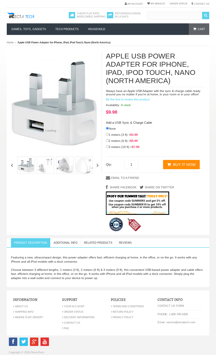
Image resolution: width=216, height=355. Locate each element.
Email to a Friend (125, 177)
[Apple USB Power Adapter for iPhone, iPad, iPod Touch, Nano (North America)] (26, 165)
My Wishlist (158, 3)
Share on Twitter (159, 187)
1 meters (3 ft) (123, 134)
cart (201, 29)
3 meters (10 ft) (124, 147)
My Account (135, 4)
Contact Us (201, 4)
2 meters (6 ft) (123, 140)
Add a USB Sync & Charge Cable (129, 122)
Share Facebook (122, 187)
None (112, 128)
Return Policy (122, 311)
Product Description (30, 242)
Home (10, 42)
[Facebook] (13, 342)
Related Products (98, 242)
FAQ (65, 328)
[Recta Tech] (30, 19)
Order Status (178, 3)
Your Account (73, 306)
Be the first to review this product (128, 99)
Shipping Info (23, 311)
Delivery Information (78, 317)
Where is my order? (28, 317)
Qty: (109, 164)
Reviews (125, 242)
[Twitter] (23, 342)
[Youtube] (44, 342)
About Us (20, 306)
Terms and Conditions (127, 306)
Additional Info (65, 242)
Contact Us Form (171, 305)
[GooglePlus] (34, 342)
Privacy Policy (122, 317)
